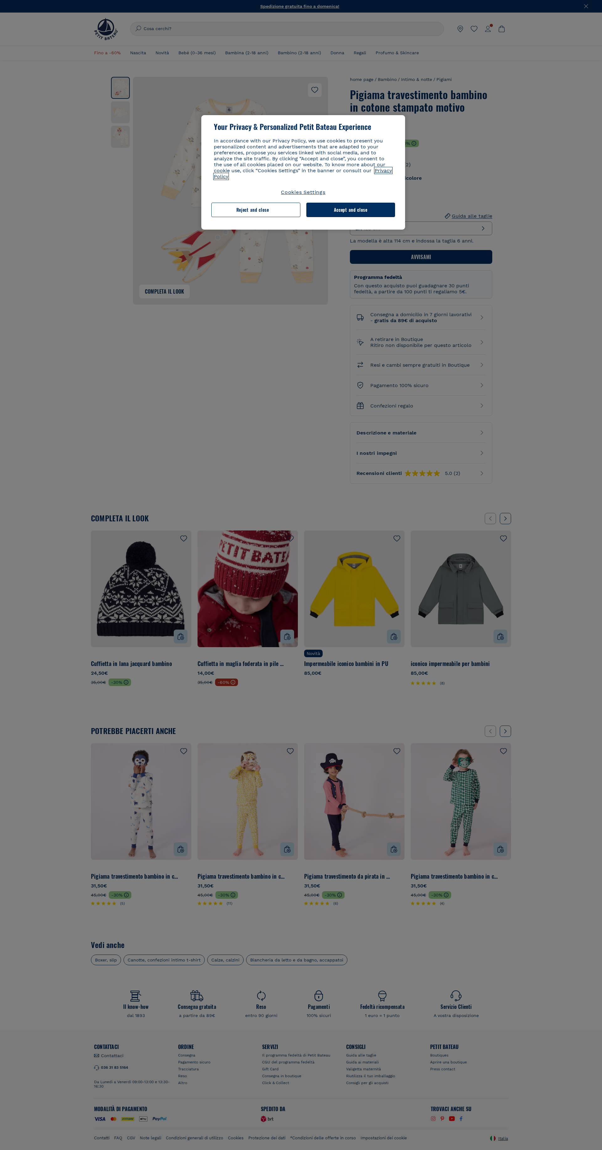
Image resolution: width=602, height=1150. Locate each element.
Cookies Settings (303, 192)
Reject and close (252, 209)
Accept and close (350, 209)
